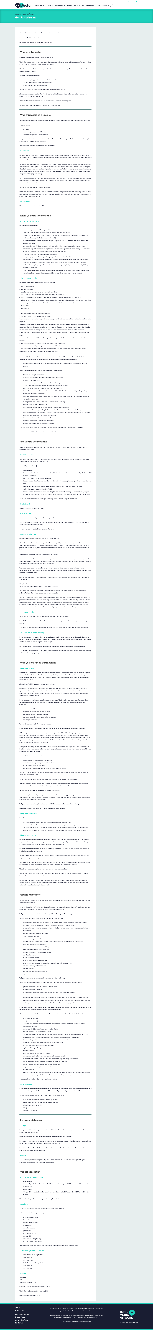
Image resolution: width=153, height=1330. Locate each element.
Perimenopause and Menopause (94, 5)
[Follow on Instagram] (132, 1)
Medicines (38, 5)
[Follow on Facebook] (128, 1)
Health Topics (72, 5)
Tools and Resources (55, 5)
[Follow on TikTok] (136, 1)
